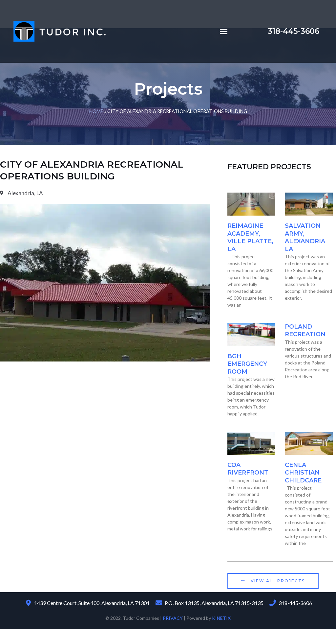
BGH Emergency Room (247, 364)
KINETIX (221, 618)
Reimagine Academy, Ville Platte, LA (250, 237)
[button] (224, 31)
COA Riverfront (247, 468)
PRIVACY (173, 618)
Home (96, 111)
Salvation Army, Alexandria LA (305, 237)
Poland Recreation (305, 330)
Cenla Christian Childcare (303, 472)
